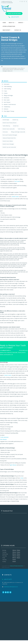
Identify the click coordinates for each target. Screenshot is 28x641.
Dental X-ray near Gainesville (9, 147)
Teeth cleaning (7, 88)
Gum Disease (7, 102)
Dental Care (16, 125)
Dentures (6, 109)
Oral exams (6, 84)
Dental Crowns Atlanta (8, 141)
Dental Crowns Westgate (8, 144)
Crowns (5, 93)
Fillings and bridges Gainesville (18, 132)
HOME (4, 22)
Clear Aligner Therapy (9, 111)
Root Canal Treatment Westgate (10, 135)
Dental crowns (15, 196)
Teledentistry (7, 106)
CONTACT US (17, 30)
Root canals (7, 100)
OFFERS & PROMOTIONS (9, 26)
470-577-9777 (15, 17)
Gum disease (3, 439)
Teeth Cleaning (21, 129)
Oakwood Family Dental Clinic (9, 138)
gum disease (13, 465)
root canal (17, 181)
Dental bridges (6, 119)
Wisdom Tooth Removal (10, 104)
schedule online (15, 350)
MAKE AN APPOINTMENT (13, 13)
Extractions (6, 97)
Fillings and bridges (8, 95)
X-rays (5, 91)
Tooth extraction (4, 437)
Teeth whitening (8, 86)
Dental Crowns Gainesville (9, 129)
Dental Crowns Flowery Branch (9, 122)
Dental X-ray (15, 119)
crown (21, 478)
